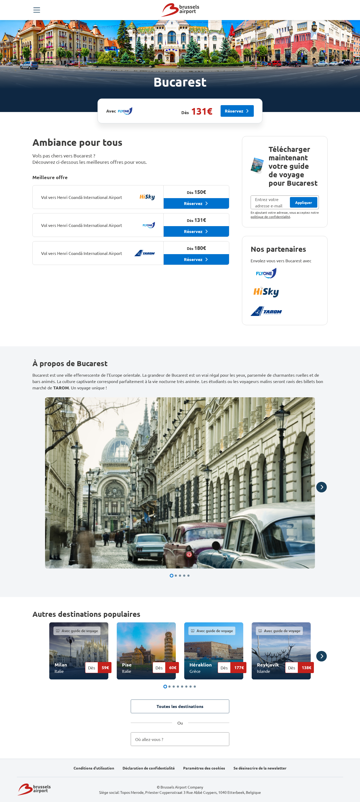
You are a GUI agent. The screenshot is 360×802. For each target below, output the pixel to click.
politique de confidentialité (270, 217)
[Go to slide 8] (195, 687)
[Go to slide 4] (184, 576)
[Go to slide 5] (188, 576)
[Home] (180, 10)
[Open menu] (36, 10)
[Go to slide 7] (190, 687)
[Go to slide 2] (176, 576)
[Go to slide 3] (180, 576)
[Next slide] (321, 487)
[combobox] (180, 739)
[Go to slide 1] (172, 576)
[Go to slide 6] (186, 687)
